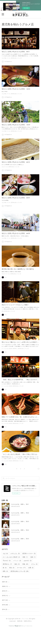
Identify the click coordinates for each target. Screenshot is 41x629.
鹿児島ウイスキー (29, 553)
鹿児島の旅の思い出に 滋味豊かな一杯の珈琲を (18, 269)
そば (3, 58)
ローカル (8, 58)
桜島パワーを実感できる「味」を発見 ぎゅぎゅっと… (20, 417)
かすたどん (15, 553)
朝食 (3, 311)
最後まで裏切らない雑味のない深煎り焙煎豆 (11, 271)
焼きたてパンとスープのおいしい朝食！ (15, 305)
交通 (30, 567)
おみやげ (28, 560)
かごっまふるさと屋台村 (7, 348)
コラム (34, 564)
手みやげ (4, 273)
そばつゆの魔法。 (5, 200)
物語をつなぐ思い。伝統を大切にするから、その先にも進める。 (15, 236)
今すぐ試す (26, 8)
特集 (5, 58)
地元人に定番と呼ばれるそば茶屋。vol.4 (16, 162)
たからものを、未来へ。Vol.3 (20, 521)
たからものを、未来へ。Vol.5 (20, 539)
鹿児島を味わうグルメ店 (16, 58)
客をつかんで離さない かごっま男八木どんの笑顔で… (20, 342)
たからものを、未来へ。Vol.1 (20, 504)
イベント (17, 560)
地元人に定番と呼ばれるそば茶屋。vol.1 (15, 51)
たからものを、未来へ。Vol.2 (20, 513)
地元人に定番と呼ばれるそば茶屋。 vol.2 (16, 89)
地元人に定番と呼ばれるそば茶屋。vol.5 (16, 198)
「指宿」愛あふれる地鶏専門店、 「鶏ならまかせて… (20, 379)
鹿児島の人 (15, 348)
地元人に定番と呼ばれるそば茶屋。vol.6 (16, 233)
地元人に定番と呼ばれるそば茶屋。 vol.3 (16, 125)
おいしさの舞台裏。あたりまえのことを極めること (13, 164)
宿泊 (11, 567)
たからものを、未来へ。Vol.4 (20, 530)
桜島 (5, 571)
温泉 (33, 557)
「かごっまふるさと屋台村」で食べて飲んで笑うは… (20, 454)
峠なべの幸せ (4, 91)
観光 (17, 564)
